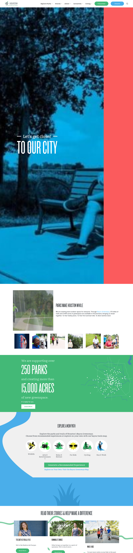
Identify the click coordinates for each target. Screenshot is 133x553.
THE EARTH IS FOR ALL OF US (23, 539)
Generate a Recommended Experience (66, 465)
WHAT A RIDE (90, 546)
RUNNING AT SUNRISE (57, 539)
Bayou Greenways (103, 312)
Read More (22, 551)
